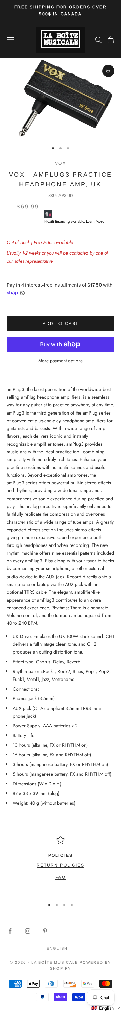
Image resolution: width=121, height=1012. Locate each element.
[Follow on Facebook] (10, 931)
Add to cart (61, 323)
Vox (60, 163)
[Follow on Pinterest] (45, 931)
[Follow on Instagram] (27, 931)
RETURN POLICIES (60, 865)
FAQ (60, 877)
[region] (60, 864)
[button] (105, 1008)
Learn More (95, 221)
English (57, 948)
